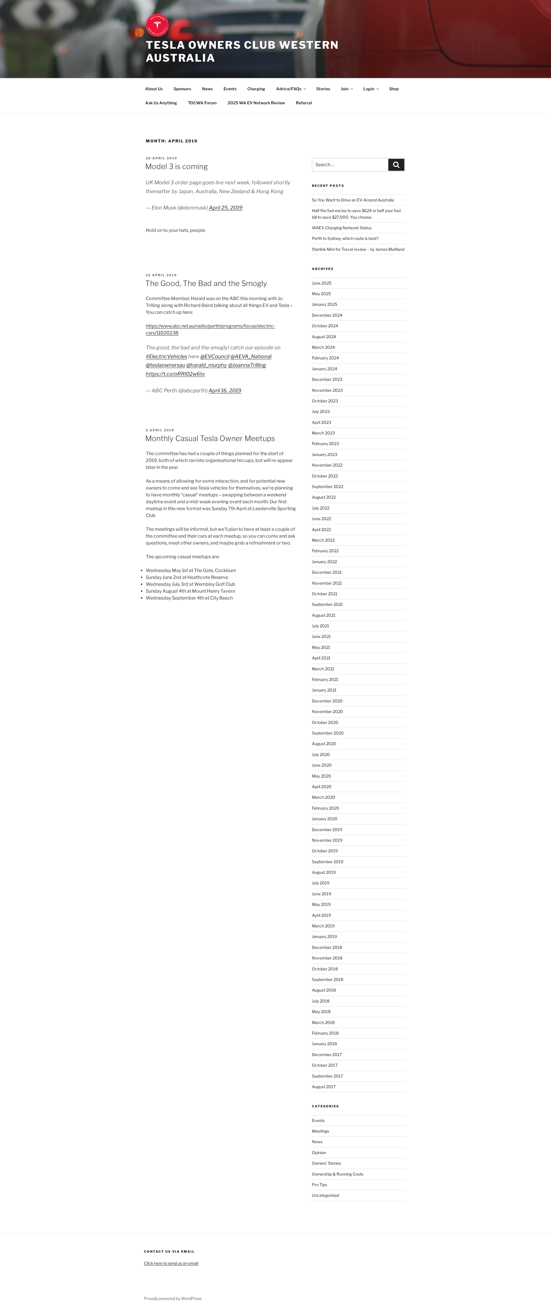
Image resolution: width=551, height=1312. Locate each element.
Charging (256, 88)
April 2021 (321, 657)
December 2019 (327, 829)
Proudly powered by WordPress (173, 1298)
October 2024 (325, 325)
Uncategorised (325, 1195)
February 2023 (325, 443)
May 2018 (321, 1011)
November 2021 (327, 583)
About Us (154, 88)
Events (230, 88)
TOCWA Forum (202, 102)
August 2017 (323, 1086)
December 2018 (327, 947)
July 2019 (320, 882)
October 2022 (325, 475)
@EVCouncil (214, 356)
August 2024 (324, 336)
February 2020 (325, 808)
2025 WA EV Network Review (256, 102)
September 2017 (327, 1076)
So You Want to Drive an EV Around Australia (353, 199)
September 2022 (327, 486)
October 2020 (325, 722)
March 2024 (323, 347)
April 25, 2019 (225, 208)
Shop (394, 88)
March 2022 (323, 540)
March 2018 (323, 1022)
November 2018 (327, 957)
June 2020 (322, 765)
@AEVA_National (250, 356)
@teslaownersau (165, 365)
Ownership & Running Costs (337, 1174)
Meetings (320, 1131)
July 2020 (321, 754)
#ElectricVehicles (166, 356)
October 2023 (325, 400)
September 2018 (327, 979)
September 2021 (327, 604)
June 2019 (321, 893)
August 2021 (323, 615)
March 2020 (323, 797)
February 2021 (325, 679)
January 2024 (324, 368)
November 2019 (327, 840)
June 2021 (321, 636)
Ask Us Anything (161, 102)
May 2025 (321, 293)
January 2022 (324, 561)
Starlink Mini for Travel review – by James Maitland (358, 249)
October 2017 (324, 1065)
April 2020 (321, 786)
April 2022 (321, 529)
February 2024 (325, 357)
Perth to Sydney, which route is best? (345, 238)
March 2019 (323, 925)
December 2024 (327, 315)
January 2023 (324, 454)
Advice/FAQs (288, 88)
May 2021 (321, 647)
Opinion (319, 1152)
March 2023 (323, 432)
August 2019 (324, 872)
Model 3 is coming (176, 166)
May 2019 (321, 904)
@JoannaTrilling (247, 365)
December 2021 (327, 572)
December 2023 (327, 379)
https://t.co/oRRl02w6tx (175, 374)
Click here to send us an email (171, 1263)
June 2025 (321, 283)
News (207, 88)
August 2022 (324, 497)
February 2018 (325, 1033)
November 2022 (327, 465)
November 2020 (327, 711)
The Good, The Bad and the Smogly (206, 283)
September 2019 (327, 861)
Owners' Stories (326, 1163)
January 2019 (324, 936)
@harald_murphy (206, 365)
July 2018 (320, 1000)
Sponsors (182, 88)
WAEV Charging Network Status (342, 227)
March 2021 (323, 668)
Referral (304, 102)
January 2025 (324, 304)
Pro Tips (319, 1184)
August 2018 (324, 990)
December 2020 (327, 700)
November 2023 (327, 390)
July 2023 (321, 411)
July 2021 (320, 625)
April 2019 (321, 915)
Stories (323, 88)
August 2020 (324, 743)
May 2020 (321, 776)
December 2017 (327, 1054)
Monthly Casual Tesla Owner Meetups (210, 438)
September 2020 (328, 733)
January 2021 (324, 690)
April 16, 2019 (225, 390)
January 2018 (324, 1043)
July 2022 (320, 508)
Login (368, 88)
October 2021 (324, 593)
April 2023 (321, 422)
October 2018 (325, 968)
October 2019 (325, 850)
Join (344, 88)
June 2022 (321, 518)
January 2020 (324, 818)
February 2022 (325, 550)
